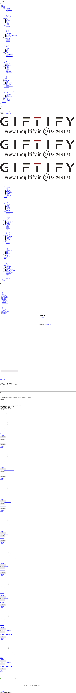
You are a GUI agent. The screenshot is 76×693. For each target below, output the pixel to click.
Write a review (41, 317)
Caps (3, 292)
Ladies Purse (12, 470)
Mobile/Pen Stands (5, 301)
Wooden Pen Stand (5, 313)
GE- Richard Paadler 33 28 (6, 666)
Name (1, 392)
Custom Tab (14, 371)
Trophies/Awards (5, 309)
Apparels (5, 502)
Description (3, 371)
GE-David (2, 538)
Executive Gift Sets (5, 296)
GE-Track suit (3, 506)
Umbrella (3, 310)
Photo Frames (4, 305)
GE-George (2, 570)
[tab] (3, 371)
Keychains (4, 299)
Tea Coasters (4, 308)
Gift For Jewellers (5, 297)
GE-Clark (2, 602)
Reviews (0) (9, 371)
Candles (3, 291)
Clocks (3, 293)
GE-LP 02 (2, 441)
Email (1, 394)
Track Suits (9, 502)
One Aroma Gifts (5, 303)
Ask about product (48, 324)
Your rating (2, 386)
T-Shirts (3, 307)
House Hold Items (5, 298)
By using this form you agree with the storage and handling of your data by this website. (16, 397)
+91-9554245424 (8, 113)
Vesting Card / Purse (5, 311)
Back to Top (2, 691)
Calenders (3, 290)
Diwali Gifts (4, 295)
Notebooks (4, 302)
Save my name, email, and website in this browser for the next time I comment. (14, 396)
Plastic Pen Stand (5, 306)
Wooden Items (4, 312)
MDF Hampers (4, 300)
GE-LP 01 (2, 474)
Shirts (8, 534)
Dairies (3, 294)
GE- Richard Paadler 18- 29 (6, 634)
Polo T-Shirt (45, 321)
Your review (2, 387)
